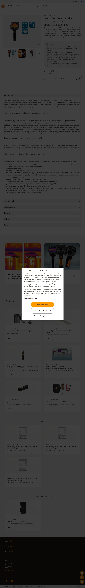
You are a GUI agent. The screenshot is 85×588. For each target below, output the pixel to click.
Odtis (36, 298)
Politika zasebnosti (28, 298)
